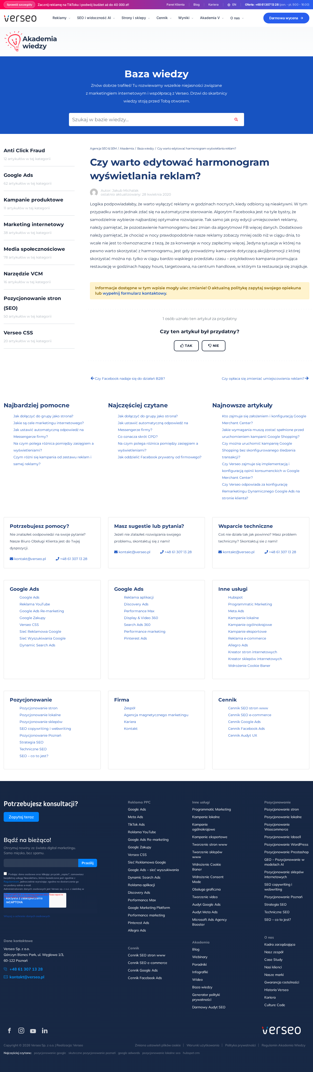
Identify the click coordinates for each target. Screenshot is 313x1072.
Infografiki (200, 972)
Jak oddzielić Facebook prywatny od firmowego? (159, 457)
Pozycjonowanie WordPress (286, 844)
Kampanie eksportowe (247, 631)
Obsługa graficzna (206, 889)
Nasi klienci (273, 967)
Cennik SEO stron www (248, 708)
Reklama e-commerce (247, 638)
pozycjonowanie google (50, 1053)
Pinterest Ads (135, 638)
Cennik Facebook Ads (246, 728)
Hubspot (235, 597)
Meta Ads (236, 611)
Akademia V (210, 18)
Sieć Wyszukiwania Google (43, 638)
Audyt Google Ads (206, 904)
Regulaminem (11, 881)
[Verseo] (20, 18)
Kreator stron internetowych (252, 652)
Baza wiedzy (202, 987)
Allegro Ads (238, 645)
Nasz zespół (273, 952)
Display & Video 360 (141, 618)
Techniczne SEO (33, 749)
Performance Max (139, 611)
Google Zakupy (32, 618)
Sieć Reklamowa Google (40, 631)
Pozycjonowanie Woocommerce (277, 827)
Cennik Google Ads (244, 722)
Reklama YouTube (35, 604)
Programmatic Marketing (250, 604)
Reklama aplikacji (139, 597)
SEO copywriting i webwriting (45, 728)
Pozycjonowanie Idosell (282, 837)
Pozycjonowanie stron (38, 708)
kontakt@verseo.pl (29, 559)
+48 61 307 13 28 (267, 4)
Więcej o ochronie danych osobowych (27, 916)
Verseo (78, 1045)
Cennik (162, 18)
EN (234, 4)
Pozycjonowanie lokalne (40, 715)
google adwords (129, 1053)
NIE (215, 345)
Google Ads (29, 597)
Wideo (197, 979)
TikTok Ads (136, 824)
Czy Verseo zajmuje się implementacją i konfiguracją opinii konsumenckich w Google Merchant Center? (260, 471)
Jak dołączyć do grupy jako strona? (43, 416)
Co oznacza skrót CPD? (138, 436)
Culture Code (274, 1005)
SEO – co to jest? (34, 756)
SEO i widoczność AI (94, 18)
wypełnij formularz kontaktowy (134, 293)
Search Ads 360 (137, 624)
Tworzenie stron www (209, 844)
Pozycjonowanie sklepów (41, 722)
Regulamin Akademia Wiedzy (283, 1045)
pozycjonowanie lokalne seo (161, 1053)
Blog (196, 4)
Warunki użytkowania (203, 1045)
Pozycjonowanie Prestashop (286, 852)
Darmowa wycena (283, 18)
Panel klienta (176, 4)
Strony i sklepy (134, 18)
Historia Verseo (276, 990)
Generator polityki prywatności (206, 997)
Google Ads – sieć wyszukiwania (153, 870)
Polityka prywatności (240, 1045)
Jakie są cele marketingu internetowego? (48, 423)
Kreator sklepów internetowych (255, 659)
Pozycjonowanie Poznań (40, 735)
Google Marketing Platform (149, 907)
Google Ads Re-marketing (42, 611)
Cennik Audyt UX (242, 735)
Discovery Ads (136, 604)
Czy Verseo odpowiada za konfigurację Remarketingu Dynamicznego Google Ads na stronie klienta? (261, 491)
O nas (235, 18)
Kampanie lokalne (243, 618)
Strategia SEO (32, 742)
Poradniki (199, 964)
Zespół (129, 708)
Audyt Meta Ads (205, 912)
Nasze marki (274, 974)
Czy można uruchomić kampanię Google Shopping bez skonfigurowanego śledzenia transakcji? (258, 450)
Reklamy (60, 18)
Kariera (213, 4)
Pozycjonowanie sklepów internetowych (284, 874)
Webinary (199, 957)
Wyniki (184, 18)
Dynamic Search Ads (37, 645)
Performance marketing (145, 631)
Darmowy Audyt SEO (208, 1007)
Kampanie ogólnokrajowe (250, 624)
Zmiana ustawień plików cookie (158, 1045)
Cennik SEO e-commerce (249, 715)
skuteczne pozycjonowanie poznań (92, 1053)
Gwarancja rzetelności (281, 982)
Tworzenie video (205, 897)
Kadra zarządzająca (279, 944)
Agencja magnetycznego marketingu (156, 715)
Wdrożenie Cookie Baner (249, 665)
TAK (188, 345)
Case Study (273, 959)
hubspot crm (191, 1053)
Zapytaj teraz (21, 816)
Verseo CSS (29, 624)
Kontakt (131, 728)
